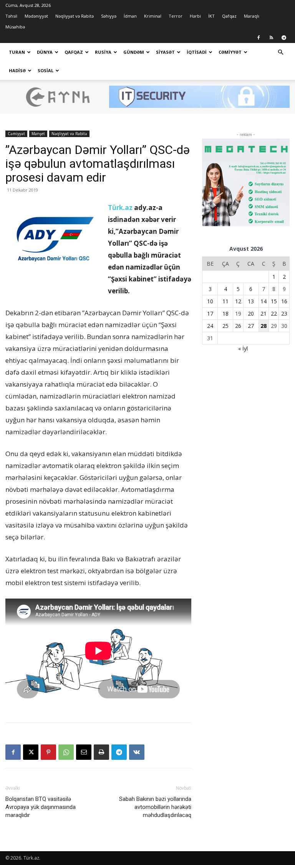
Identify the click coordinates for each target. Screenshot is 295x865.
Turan (17, 52)
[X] (30, 752)
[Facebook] (258, 37)
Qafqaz (229, 16)
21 (263, 313)
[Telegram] (284, 37)
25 (225, 325)
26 (238, 325)
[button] (280, 52)
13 (251, 301)
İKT (211, 16)
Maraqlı (251, 16)
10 (210, 301)
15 (274, 301)
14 (263, 301)
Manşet (38, 133)
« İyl (243, 348)
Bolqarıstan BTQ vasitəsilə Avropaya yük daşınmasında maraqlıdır (40, 807)
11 (225, 301)
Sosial (45, 70)
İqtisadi (197, 52)
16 (284, 301)
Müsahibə (15, 27)
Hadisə (17, 70)
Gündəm (133, 52)
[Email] (83, 752)
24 (210, 325)
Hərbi (195, 16)
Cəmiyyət (230, 52)
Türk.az (120, 207)
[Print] (101, 752)
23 (284, 313)
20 (251, 313)
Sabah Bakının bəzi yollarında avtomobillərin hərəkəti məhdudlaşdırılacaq (155, 807)
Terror (175, 16)
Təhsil (11, 16)
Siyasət (165, 52)
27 (251, 325)
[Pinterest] (48, 752)
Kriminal (152, 16)
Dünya (45, 52)
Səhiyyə (108, 16)
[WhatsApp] (66, 752)
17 (210, 313)
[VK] (136, 752)
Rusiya (103, 52)
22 (274, 313)
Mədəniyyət (36, 16)
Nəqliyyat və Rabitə (74, 16)
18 (225, 313)
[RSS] (271, 37)
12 (238, 301)
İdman (130, 16)
